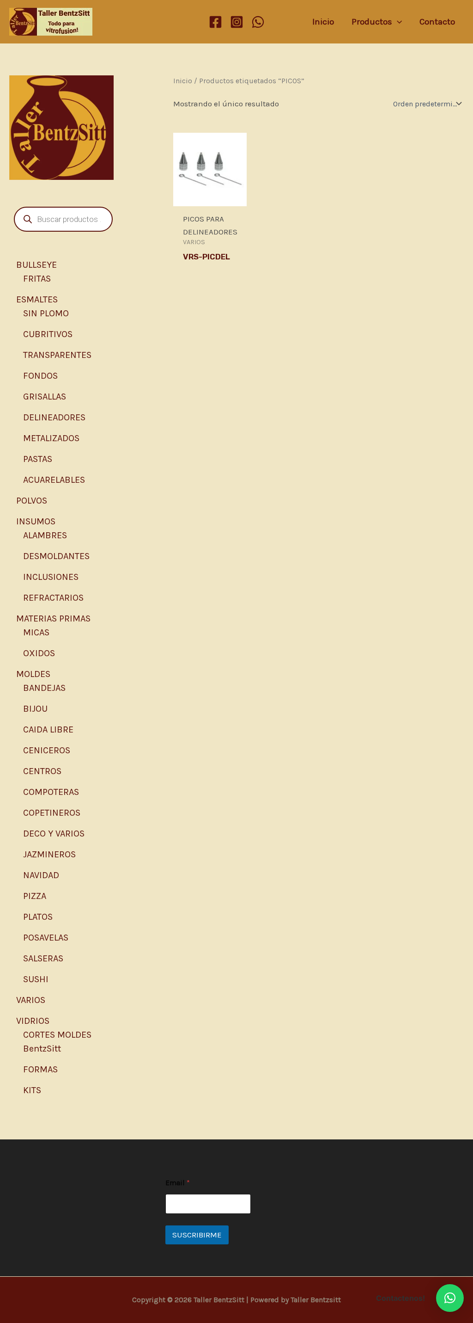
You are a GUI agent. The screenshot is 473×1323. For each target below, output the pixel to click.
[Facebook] (215, 22)
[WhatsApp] (258, 22)
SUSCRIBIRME (197, 1234)
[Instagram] (237, 22)
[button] (450, 1298)
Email (177, 1182)
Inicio (182, 81)
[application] (397, 21)
